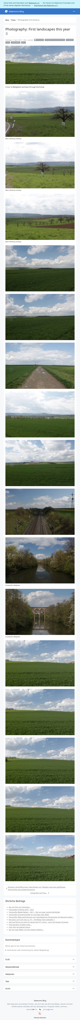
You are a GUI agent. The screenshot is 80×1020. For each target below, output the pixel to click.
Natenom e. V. (34, 3)
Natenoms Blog (16, 11)
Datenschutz (43, 1017)
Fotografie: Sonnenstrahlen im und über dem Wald (29, 915)
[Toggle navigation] (74, 11)
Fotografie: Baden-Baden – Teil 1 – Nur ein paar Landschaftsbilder (34, 912)
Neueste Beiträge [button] (12, 967)
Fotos (7, 42)
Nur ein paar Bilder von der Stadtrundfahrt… (26, 930)
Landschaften (15, 42)
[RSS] (39, 1013)
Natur (23, 42)
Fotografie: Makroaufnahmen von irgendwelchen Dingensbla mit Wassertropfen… (41, 917)
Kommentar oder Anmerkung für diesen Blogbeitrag (28, 950)
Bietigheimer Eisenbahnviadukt (54, 40)
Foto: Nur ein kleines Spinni (19, 927)
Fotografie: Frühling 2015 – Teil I (21, 910)
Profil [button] (7, 959)
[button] (40, 1009)
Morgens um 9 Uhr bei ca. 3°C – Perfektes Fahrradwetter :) (32, 920)
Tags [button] (7, 981)
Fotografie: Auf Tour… (38, 893)
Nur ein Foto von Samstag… (20, 907)
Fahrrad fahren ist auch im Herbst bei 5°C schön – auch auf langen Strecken (38, 922)
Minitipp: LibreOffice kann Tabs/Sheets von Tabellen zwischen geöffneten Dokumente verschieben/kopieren (37, 888)
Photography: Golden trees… (20, 925)
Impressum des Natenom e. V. (46, 5)
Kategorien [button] (9, 974)
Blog (7, 20)
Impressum (36, 1017)
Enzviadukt (69, 40)
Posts (13, 20)
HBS (48, 1009)
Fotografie (40, 40)
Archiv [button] (7, 988)
